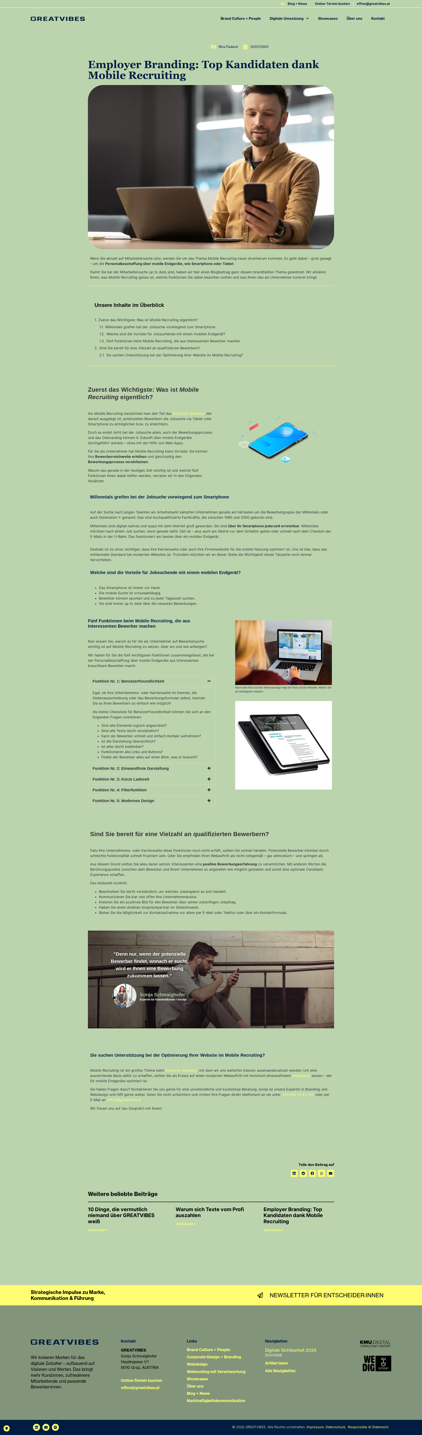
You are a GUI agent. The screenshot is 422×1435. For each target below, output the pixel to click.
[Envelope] (45, 1427)
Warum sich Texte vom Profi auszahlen (210, 1212)
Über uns (354, 18)
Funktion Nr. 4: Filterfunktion (120, 790)
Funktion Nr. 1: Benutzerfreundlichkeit (128, 681)
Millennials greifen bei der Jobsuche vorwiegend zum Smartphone (160, 327)
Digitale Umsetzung (287, 18)
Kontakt (378, 18)
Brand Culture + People (241, 18)
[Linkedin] (36, 1427)
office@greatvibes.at (124, 1100)
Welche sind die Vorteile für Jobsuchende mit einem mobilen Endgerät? (165, 334)
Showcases (328, 18)
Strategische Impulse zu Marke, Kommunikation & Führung (68, 1295)
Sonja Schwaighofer (162, 994)
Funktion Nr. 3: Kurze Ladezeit (121, 779)
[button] (151, 681)
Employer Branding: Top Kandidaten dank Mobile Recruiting (293, 1215)
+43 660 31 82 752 (298, 1094)
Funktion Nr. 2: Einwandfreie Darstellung (131, 768)
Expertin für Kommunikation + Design (163, 999)
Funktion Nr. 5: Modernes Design (123, 801)
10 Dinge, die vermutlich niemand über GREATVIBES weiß (121, 1215)
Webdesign (301, 1075)
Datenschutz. (336, 1427)
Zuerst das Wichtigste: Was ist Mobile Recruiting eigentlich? (148, 320)
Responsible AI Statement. (368, 1427)
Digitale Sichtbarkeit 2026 (290, 1350)
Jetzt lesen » (98, 1230)
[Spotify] (55, 1427)
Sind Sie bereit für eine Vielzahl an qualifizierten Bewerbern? (149, 348)
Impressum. (316, 1427)
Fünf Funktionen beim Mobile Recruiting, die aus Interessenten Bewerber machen (173, 341)
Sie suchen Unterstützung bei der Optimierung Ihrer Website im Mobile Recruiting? (174, 355)
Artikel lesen (276, 1363)
